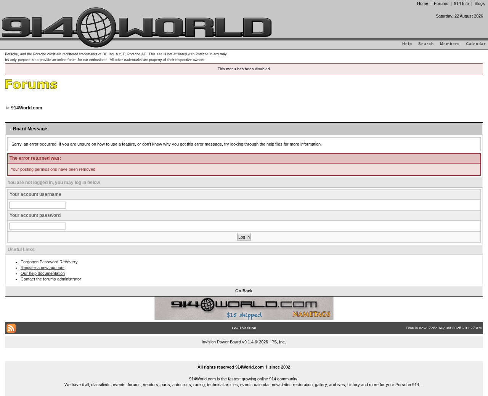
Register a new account (42, 267)
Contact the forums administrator (51, 279)
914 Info (461, 3)
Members (450, 44)
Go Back (243, 291)
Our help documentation (43, 273)
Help (407, 44)
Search (426, 44)
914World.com (26, 108)
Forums (441, 3)
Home (422, 3)
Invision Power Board (221, 342)
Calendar (476, 44)
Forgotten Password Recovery (49, 262)
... (244, 358)
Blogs (480, 3)
